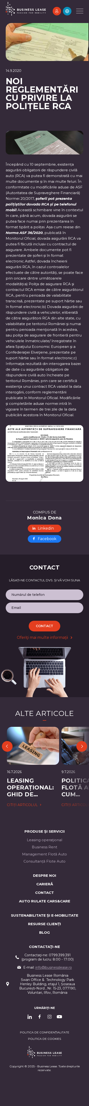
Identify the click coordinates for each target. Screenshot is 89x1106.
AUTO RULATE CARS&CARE (44, 901)
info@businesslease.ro (53, 967)
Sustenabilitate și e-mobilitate (44, 915)
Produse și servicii (44, 831)
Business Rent (44, 847)
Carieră (44, 884)
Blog (44, 932)
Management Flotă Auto (44, 854)
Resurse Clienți (44, 924)
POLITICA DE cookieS (44, 1039)
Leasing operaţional (44, 840)
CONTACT (44, 892)
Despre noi (44, 875)
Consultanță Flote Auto (44, 861)
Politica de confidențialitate (44, 1032)
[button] (67, 11)
